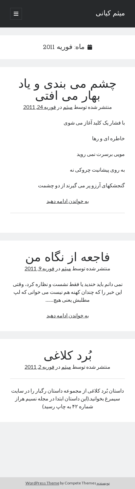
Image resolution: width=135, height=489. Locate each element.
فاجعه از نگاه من (67, 258)
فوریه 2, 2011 (39, 366)
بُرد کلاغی (68, 356)
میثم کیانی (110, 14)
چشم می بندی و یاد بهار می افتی (67, 91)
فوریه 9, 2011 (39, 268)
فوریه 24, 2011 (39, 107)
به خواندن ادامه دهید (68, 201)
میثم (68, 107)
